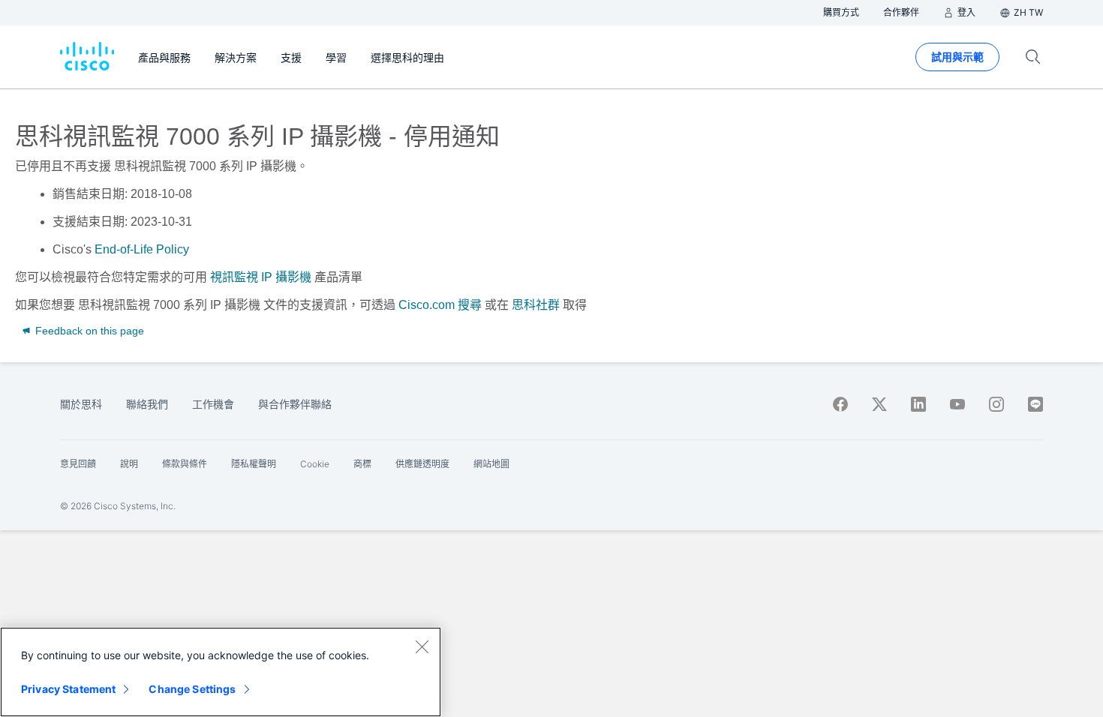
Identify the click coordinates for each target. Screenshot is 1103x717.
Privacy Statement (68, 688)
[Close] (421, 646)
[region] (220, 672)
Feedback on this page (88, 331)
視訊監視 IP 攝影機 (260, 277)
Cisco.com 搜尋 (440, 304)
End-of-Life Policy (142, 249)
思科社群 (536, 304)
